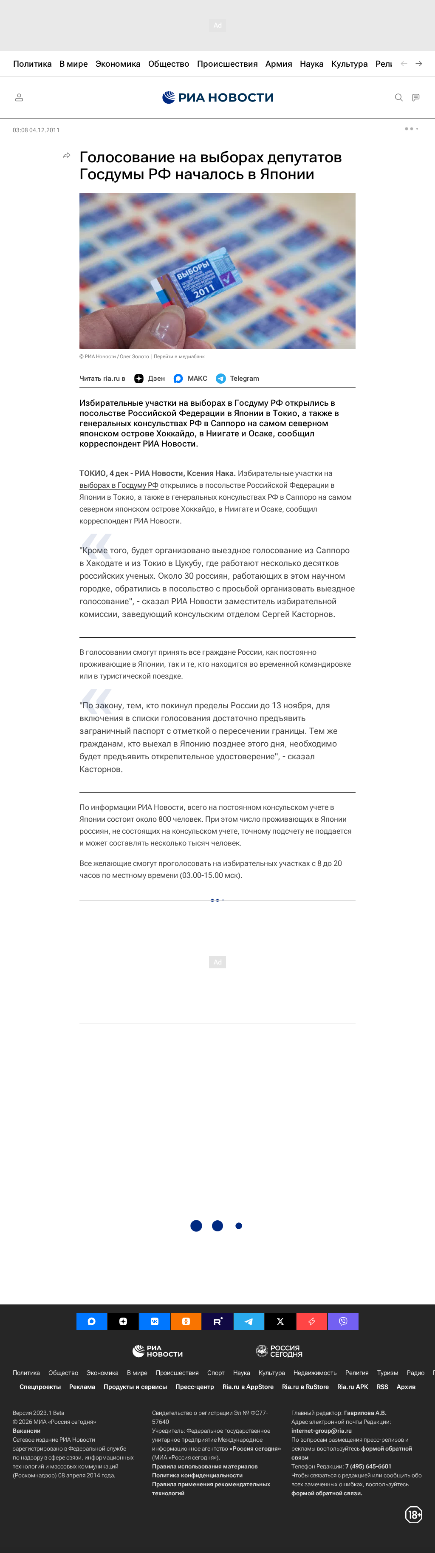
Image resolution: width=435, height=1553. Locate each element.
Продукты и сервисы (135, 1387)
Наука (241, 1373)
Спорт (216, 1373)
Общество (63, 1373)
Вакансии (26, 1430)
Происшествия (177, 1373)
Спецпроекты (40, 1387)
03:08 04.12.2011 (36, 130)
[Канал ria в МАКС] (91, 1321)
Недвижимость (315, 1373)
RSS (382, 1387)
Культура (272, 1373)
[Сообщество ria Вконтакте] (154, 1321)
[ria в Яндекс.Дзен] (123, 1321)
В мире (137, 1373)
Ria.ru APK (352, 1387)
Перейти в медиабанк (179, 356)
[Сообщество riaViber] (343, 1321)
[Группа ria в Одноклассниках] (186, 1321)
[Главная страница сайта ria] (217, 97)
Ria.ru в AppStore (248, 1387)
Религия (357, 1373)
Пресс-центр (194, 1387)
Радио (415, 1373)
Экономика (103, 1373)
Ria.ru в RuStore (305, 1387)
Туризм (387, 1373)
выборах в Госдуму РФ (118, 485)
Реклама (82, 1387)
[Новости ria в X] (280, 1321)
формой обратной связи (326, 1493)
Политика (26, 1373)
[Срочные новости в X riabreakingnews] (312, 1321)
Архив (406, 1387)
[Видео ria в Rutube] (217, 1321)
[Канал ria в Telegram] (249, 1321)
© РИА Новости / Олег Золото (114, 356)
